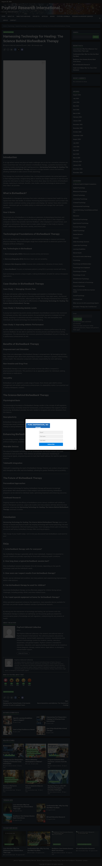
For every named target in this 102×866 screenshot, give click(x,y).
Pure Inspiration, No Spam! (38, 425)
